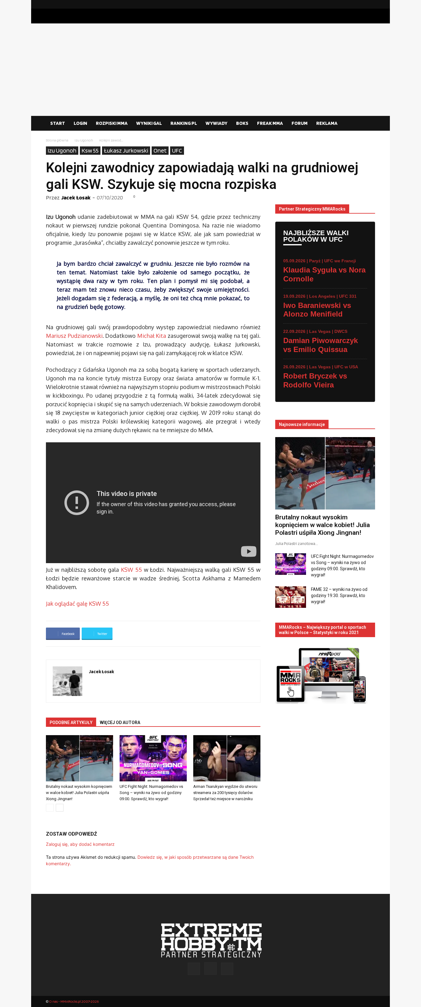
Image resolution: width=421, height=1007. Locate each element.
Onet (160, 150)
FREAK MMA (270, 123)
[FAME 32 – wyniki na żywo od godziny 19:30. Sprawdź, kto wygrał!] (290, 597)
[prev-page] (50, 808)
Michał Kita (151, 335)
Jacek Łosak (76, 197)
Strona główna (57, 140)
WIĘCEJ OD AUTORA (120, 722)
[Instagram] (360, 4)
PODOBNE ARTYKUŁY (71, 722)
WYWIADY (216, 123)
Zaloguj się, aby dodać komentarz (80, 844)
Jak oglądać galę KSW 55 (77, 603)
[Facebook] (350, 4)
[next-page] (59, 808)
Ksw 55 (90, 150)
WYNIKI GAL (149, 123)
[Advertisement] (210, 70)
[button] (367, 123)
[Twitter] (370, 4)
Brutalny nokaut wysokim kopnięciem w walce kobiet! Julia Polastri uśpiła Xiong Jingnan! (79, 792)
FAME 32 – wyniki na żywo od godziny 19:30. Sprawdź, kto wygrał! (339, 595)
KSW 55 (131, 569)
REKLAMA (326, 123)
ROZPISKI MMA (112, 123)
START (57, 123)
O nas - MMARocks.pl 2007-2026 (74, 1001)
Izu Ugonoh (84, 140)
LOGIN (80, 123)
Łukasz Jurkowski (126, 150)
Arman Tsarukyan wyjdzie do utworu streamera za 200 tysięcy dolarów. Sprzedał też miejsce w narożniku (225, 792)
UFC (177, 150)
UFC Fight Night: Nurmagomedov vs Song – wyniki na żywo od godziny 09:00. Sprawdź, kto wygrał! (151, 792)
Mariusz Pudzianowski (74, 335)
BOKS (242, 123)
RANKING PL (183, 123)
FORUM (300, 123)
